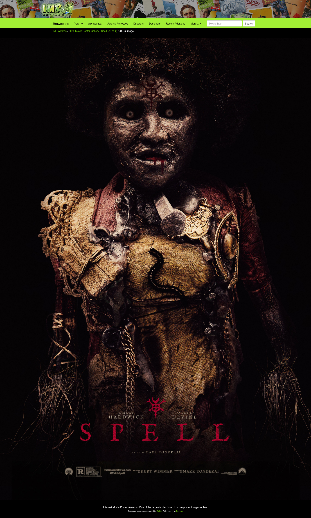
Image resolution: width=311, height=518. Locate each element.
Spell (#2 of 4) (109, 31)
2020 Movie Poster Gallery (84, 31)
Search (249, 23)
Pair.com (179, 511)
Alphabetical (95, 23)
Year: (77, 23)
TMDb (159, 511)
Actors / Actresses (117, 23)
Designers (155, 23)
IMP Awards (60, 31)
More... (195, 23)
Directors (138, 23)
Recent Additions (175, 23)
